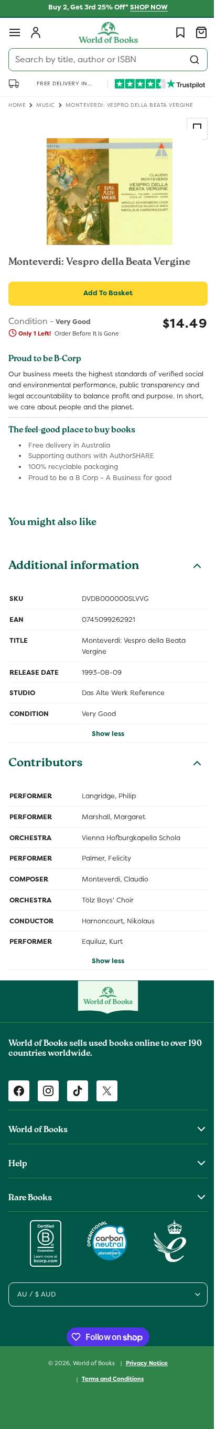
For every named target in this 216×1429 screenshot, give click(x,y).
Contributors (45, 775)
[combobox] (104, 59)
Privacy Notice (143, 1363)
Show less (104, 745)
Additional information (73, 578)
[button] (14, 32)
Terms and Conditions (109, 1379)
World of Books (91, 1363)
